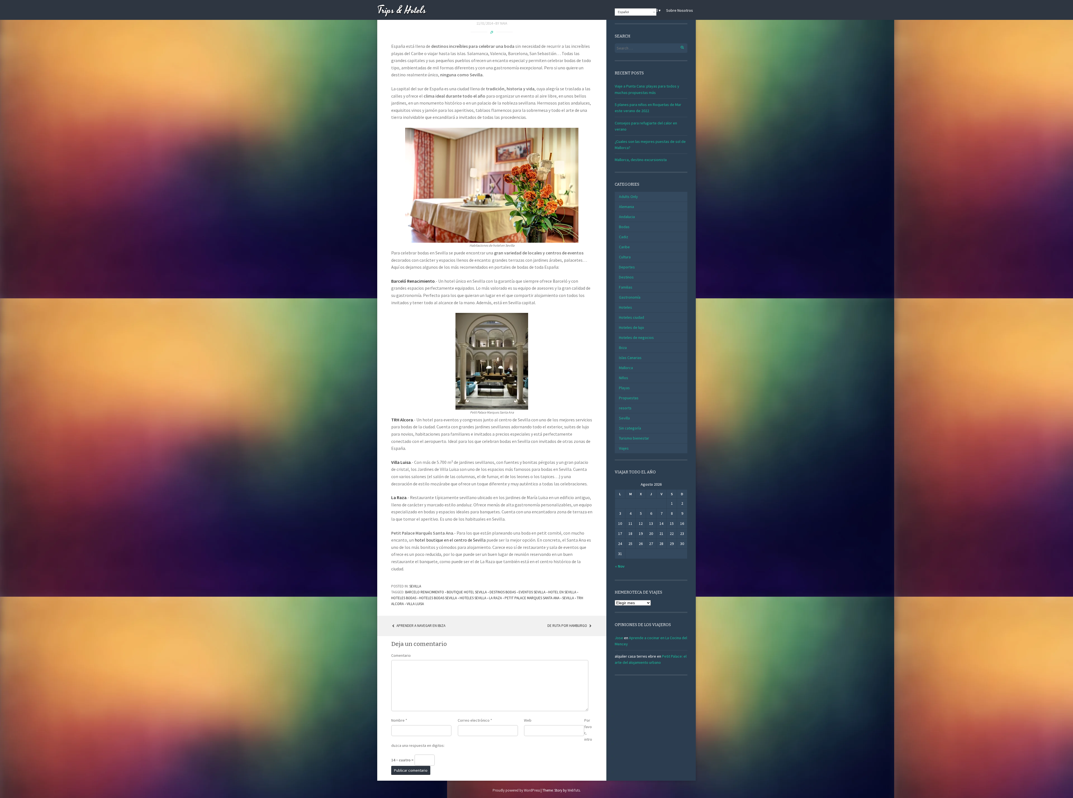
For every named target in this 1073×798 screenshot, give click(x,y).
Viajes (624, 448)
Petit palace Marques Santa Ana (532, 598)
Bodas (624, 226)
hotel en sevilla (562, 592)
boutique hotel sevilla (467, 592)
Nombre (399, 720)
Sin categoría (630, 428)
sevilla (568, 598)
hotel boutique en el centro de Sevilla (450, 540)
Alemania (626, 206)
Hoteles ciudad (631, 317)
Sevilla (415, 586)
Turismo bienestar (634, 438)
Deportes (627, 267)
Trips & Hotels (401, 10)
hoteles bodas (403, 598)
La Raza (495, 598)
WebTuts (574, 790)
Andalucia (627, 216)
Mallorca (626, 367)
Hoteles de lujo (631, 327)
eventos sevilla (532, 592)
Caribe (624, 246)
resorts (625, 407)
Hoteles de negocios (636, 337)
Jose (619, 637)
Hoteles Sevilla (473, 598)
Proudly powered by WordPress (516, 790)
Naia (503, 23)
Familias (625, 287)
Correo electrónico (475, 720)
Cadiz (623, 236)
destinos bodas (503, 592)
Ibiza (623, 347)
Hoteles (625, 307)
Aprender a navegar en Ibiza (420, 625)
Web (527, 720)
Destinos (626, 277)
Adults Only (628, 196)
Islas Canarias (630, 357)
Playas (624, 387)
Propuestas (628, 397)
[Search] (679, 46)
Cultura (625, 256)
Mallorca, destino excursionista (641, 159)
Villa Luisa (401, 462)
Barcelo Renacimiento (424, 592)
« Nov (620, 566)
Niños (623, 377)
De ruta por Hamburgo (567, 625)
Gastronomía (629, 297)
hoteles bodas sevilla (438, 598)
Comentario (401, 655)
